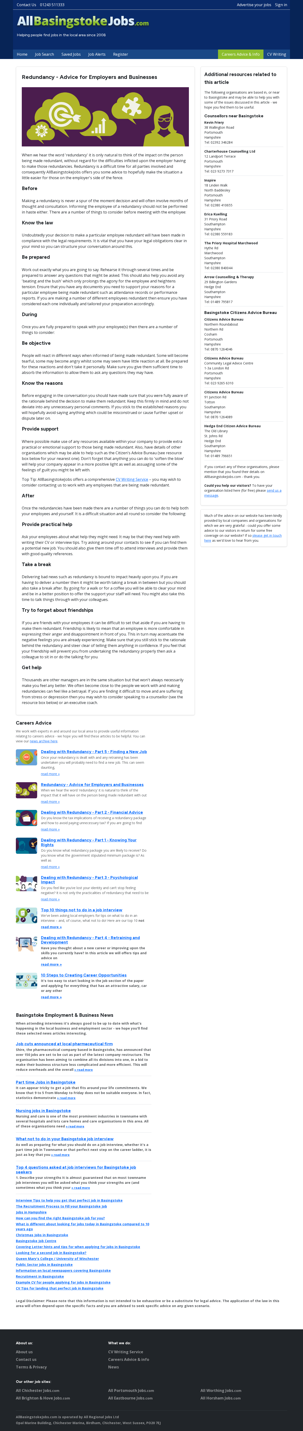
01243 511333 (52, 4)
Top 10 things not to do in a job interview (81, 909)
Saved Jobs (71, 54)
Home (22, 54)
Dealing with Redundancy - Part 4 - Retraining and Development (90, 940)
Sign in (281, 4)
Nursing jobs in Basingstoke (43, 1110)
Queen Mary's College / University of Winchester (57, 1258)
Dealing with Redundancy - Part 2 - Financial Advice (92, 812)
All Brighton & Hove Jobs (43, 1398)
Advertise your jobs (254, 4)
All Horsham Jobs (221, 1398)
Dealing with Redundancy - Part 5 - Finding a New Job (94, 751)
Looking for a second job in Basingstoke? (51, 1252)
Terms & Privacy (31, 1367)
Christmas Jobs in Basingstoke (42, 1235)
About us (24, 1351)
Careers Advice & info (128, 1359)
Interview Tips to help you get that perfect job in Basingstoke (69, 1200)
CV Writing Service (132, 479)
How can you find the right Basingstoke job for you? (60, 1218)
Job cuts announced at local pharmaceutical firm (64, 1043)
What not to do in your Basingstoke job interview (65, 1138)
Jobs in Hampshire (31, 1212)
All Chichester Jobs (37, 1390)
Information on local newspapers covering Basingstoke (63, 1270)
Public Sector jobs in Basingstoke (44, 1264)
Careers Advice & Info (241, 54)
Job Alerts (97, 54)
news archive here (44, 741)
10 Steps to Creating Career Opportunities (84, 974)
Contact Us (26, 4)
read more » (50, 774)
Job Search (44, 54)
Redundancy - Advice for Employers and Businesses (92, 784)
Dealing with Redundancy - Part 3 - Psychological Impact (89, 879)
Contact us (26, 1359)
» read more (83, 1070)
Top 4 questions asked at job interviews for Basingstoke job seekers (76, 1169)
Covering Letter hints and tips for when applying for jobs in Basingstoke (78, 1247)
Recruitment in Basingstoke (40, 1276)
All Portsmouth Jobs (131, 1390)
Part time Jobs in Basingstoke (46, 1082)
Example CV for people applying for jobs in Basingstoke (63, 1282)
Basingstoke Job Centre (36, 1241)
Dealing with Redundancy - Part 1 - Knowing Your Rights (89, 842)
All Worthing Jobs (221, 1390)
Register (120, 54)
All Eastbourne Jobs (130, 1398)
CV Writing (276, 54)
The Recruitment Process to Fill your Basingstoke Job (61, 1206)
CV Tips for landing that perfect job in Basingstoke (59, 1288)
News (113, 1367)
